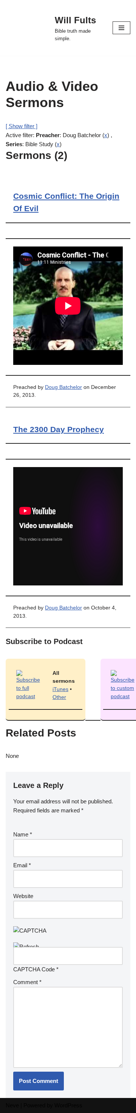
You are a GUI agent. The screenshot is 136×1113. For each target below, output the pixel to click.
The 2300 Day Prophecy (58, 429)
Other (59, 697)
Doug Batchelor (63, 387)
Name (22, 834)
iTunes (60, 689)
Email (22, 865)
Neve (12, 1105)
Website (23, 896)
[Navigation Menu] (121, 27)
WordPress (68, 1105)
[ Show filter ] (21, 126)
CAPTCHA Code (34, 969)
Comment (27, 982)
